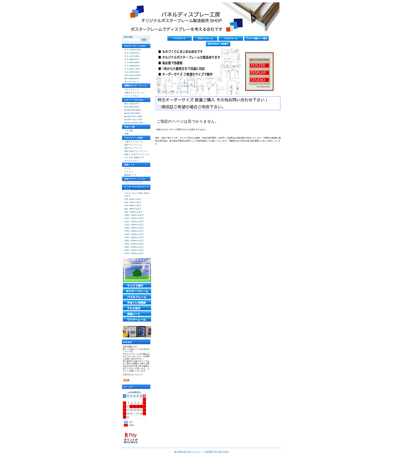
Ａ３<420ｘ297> (132, 69)
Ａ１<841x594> (132, 62)
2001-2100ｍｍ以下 (134, 247)
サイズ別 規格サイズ (134, 157)
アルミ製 (128, 130)
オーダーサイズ (131, 81)
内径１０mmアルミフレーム (136, 154)
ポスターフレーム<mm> (135, 46)
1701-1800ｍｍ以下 (134, 237)
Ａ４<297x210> (132, 72)
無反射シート (130, 175)
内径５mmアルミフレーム (135, 151)
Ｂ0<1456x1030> (133, 75)
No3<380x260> (131, 107)
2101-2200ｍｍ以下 (134, 250)
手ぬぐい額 (129, 127)
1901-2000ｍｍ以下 (134, 244)
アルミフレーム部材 (133, 138)
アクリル (128, 171)
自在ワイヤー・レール (134, 179)
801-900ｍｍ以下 (132, 209)
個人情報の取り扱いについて (187, 451)
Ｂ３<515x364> (132, 56)
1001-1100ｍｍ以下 (134, 215)
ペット (127, 168)
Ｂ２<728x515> (132, 53)
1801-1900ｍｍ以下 (134, 240)
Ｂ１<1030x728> (132, 49)
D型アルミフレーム (133, 148)
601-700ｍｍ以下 (132, 202)
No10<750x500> (132, 113)
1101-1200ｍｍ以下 (134, 218)
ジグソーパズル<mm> (134, 100)
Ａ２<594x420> (132, 66)
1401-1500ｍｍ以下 (134, 228)
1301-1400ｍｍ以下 (134, 225)
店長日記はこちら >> (133, 374)
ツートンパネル (131, 96)
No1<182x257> (131, 103)
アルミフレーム (131, 89)
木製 (126, 134)
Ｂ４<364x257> (132, 59)
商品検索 (128, 37)
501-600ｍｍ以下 (132, 199)
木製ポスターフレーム (134, 92)
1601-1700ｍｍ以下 (134, 234)
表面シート (129, 165)
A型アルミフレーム (133, 145)
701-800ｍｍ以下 (132, 205)
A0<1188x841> (131, 78)
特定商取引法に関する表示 (216, 451)
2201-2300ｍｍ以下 (134, 253)
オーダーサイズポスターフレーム (136, 188)
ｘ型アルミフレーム (133, 141)
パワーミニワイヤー (133, 182)
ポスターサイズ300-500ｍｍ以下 (137, 194)
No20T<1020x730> (133, 123)
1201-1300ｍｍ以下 (134, 221)
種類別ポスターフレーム (135, 85)
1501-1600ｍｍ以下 (134, 231)
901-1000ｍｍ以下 (133, 212)
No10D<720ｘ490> (133, 116)
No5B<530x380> (132, 110)
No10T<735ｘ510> (133, 119)
